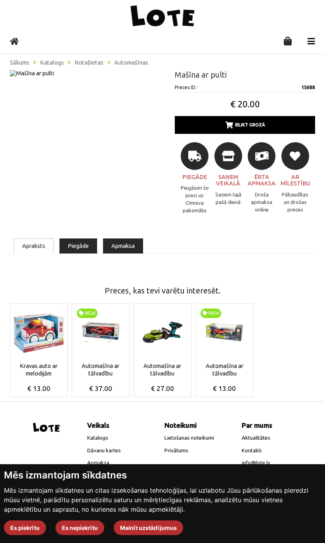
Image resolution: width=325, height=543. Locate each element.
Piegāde (78, 245)
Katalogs (52, 62)
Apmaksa (123, 245)
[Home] (14, 41)
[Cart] (288, 42)
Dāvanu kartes (104, 450)
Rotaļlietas (89, 62)
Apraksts (33, 245)
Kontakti (252, 450)
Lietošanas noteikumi (189, 438)
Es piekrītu (25, 527)
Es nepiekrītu (80, 527)
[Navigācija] (311, 41)
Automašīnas (131, 62)
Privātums (176, 450)
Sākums (19, 62)
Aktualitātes (256, 438)
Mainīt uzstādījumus (148, 527)
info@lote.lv (256, 463)
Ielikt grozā (250, 124)
